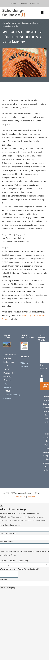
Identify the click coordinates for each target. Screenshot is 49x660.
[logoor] (14, 9)
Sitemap (31, 496)
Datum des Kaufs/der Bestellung (14, 560)
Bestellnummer (6, 541)
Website (3, 579)
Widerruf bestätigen (7, 588)
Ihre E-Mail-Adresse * (9, 533)
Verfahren (16, 23)
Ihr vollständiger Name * (10, 525)
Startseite (6, 23)
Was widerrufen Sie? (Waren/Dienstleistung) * (19, 569)
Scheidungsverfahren (30, 23)
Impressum (20, 496)
